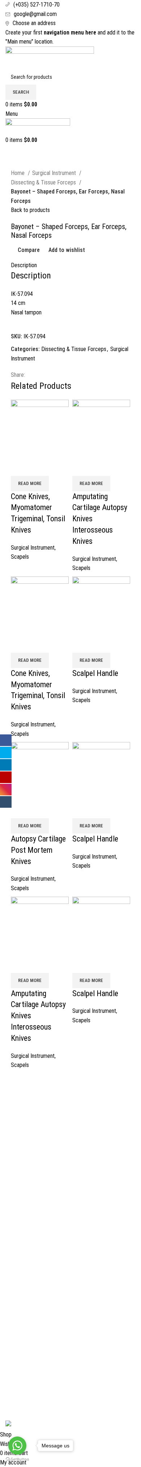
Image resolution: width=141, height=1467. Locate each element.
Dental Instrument (25, 1352)
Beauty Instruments (27, 1365)
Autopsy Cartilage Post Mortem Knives (38, 850)
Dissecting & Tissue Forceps (44, 182)
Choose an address (34, 23)
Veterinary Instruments (31, 1379)
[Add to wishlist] (59, 467)
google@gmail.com (35, 14)
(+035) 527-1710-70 (36, 4)
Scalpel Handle (95, 673)
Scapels (20, 556)
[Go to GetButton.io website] (17, 1459)
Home (18, 173)
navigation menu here (70, 32)
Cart (10, 1117)
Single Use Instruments (31, 1406)
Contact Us (17, 1130)
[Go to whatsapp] (17, 1446)
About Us (15, 1103)
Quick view (39, 467)
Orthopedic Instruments (32, 1393)
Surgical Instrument (54, 173)
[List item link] (70, 1268)
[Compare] (20, 467)
